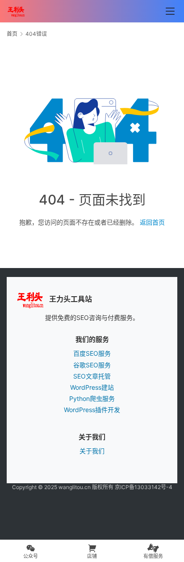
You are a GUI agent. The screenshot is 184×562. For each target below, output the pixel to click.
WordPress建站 (92, 387)
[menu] (170, 11)
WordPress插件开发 (92, 409)
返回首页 (152, 222)
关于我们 (92, 451)
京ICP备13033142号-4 (143, 487)
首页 (12, 33)
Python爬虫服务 (92, 398)
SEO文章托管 (92, 376)
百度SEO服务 (92, 353)
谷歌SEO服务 (92, 365)
